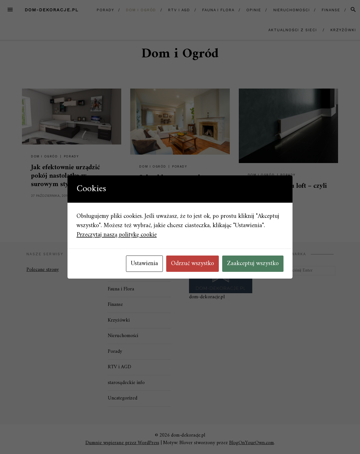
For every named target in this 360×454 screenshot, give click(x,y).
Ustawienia (144, 263)
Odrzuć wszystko (192, 263)
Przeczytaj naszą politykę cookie (116, 234)
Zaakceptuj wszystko (253, 263)
